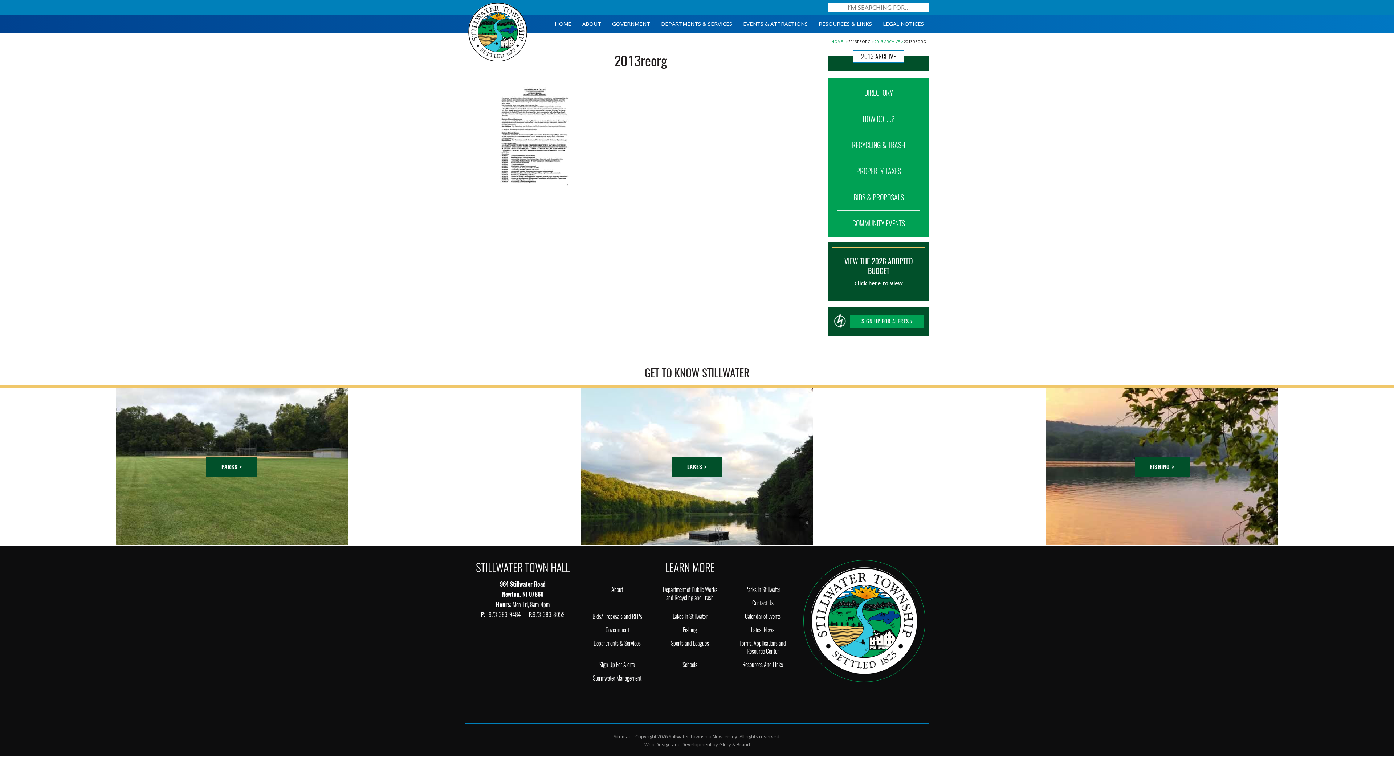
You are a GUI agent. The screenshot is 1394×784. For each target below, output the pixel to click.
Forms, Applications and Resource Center (762, 647)
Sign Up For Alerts (617, 665)
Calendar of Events (763, 616)
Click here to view (878, 283)
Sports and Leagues (690, 643)
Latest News (762, 630)
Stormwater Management (617, 678)
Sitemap (623, 736)
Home (837, 41)
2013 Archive (887, 41)
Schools (689, 665)
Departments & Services (617, 643)
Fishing (690, 630)
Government (617, 630)
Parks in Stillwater (762, 589)
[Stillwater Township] (864, 620)
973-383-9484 (505, 614)
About (617, 589)
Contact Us (763, 603)
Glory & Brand (734, 744)
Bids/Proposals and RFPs (617, 616)
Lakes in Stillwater (690, 616)
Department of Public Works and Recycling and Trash (690, 593)
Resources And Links (762, 665)
